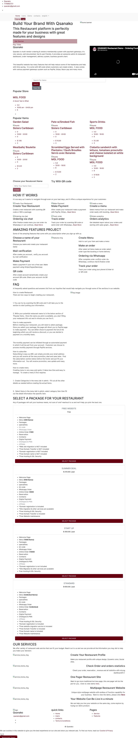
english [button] (45, 16)
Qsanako (7, 1)
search (35, 84)
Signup (17, 19)
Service (96, 714)
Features (97, 716)
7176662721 (8, 4)
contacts (37, 16)
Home (18, 16)
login (23, 19)
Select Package (69, 461)
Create (16, 190)
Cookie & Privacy (106, 731)
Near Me (36, 88)
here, (98, 684)
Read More (71, 212)
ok (2, 735)
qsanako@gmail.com (12, 6)
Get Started (19, 41)
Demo (29, 16)
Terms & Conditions (62, 721)
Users (24, 16)
